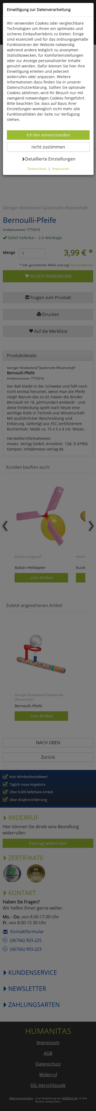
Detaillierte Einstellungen (50, 159)
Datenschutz (36, 168)
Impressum (60, 168)
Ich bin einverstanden (48, 135)
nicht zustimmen (51, 147)
